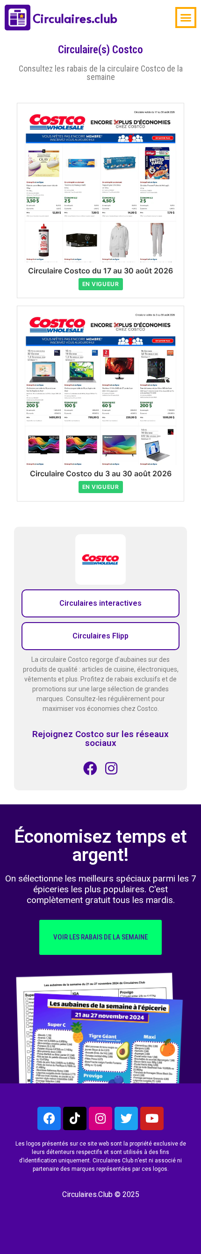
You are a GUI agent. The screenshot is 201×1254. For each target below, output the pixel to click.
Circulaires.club (75, 17)
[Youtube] (152, 1118)
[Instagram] (100, 1118)
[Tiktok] (74, 1118)
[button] (186, 18)
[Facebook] (49, 1118)
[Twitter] (126, 1118)
